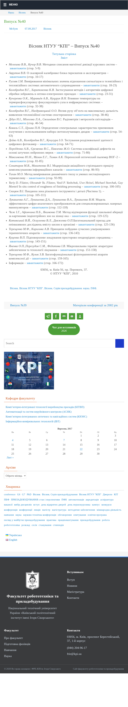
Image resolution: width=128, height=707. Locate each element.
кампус (96, 502)
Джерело (107, 492)
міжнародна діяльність (109, 507)
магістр (46, 507)
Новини (72, 583)
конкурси (107, 502)
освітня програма (97, 513)
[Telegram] (48, 314)
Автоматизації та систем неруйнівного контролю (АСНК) (39, 409)
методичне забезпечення (81, 507)
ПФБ (93, 286)
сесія (34, 523)
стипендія (58, 523)
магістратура (59, 507)
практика (51, 518)
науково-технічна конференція (39, 513)
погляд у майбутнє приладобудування (24, 518)
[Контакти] (80, 314)
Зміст (64, 57)
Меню (13, 4)
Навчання (10, 648)
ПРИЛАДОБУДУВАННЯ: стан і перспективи (35, 497)
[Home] (2, 12)
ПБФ (6, 497)
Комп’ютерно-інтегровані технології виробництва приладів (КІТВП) (45, 405)
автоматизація (76, 497)
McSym (13, 28)
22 (81, 447)
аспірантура (107, 497)
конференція (11, 507)
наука (86, 286)
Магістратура (75, 589)
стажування (45, 523)
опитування (79, 513)
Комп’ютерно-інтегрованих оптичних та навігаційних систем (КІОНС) (46, 414)
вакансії (8, 502)
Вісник (22, 12)
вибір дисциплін (23, 502)
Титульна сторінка (64, 53)
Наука (11, 12)
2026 (64, 327)
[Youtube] (72, 314)
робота (106, 518)
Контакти (73, 595)
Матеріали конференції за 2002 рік (96, 303)
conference (10, 492)
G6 (18, 492)
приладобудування (90, 518)
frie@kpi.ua (74, 652)
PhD (29, 492)
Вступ (71, 577)
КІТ (116, 492)
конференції (25, 507)
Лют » (10, 455)
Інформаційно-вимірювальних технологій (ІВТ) (33, 419)
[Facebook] (56, 314)
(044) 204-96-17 (77, 646)
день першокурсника (79, 502)
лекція (37, 507)
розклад (26, 523)
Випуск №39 (17, 303)
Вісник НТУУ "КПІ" (31, 286)
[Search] (119, 341)
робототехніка (12, 523)
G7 (23, 492)
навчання (9, 513)
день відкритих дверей (53, 502)
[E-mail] (64, 314)
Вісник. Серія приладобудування (63, 286)
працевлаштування (68, 518)
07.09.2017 (31, 28)
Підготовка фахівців (17, 642)
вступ (36, 502)
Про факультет (13, 636)
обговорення (65, 513)
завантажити (18, 67)
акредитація (92, 497)
